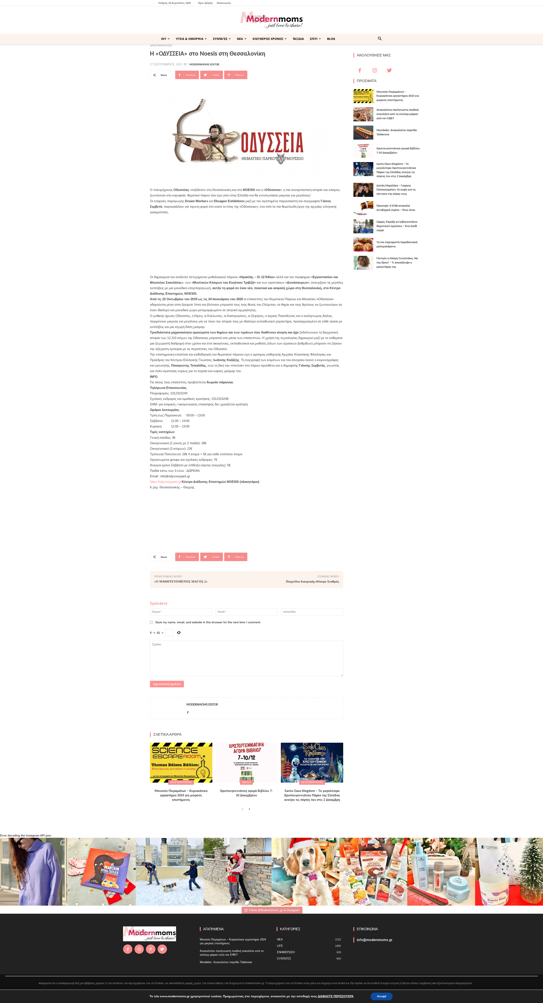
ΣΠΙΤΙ (314, 39)
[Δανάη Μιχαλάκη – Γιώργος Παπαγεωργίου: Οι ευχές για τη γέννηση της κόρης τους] (363, 190)
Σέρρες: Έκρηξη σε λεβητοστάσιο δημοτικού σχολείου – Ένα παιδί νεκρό (396, 226)
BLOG (331, 39)
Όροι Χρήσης (205, 2)
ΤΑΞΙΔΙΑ (298, 39)
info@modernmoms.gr (374, 940)
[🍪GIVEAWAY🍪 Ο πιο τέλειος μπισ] (373, 872)
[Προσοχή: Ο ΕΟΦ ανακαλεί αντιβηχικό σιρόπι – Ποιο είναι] (363, 208)
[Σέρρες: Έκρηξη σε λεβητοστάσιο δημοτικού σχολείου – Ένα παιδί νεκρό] (363, 226)
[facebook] (187, 711)
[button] (380, 39)
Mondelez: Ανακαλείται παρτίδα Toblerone (226, 962)
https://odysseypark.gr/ (166, 481)
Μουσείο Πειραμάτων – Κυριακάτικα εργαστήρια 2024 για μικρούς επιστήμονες (181, 795)
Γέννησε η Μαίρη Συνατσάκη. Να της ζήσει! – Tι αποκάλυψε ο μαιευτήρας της (397, 262)
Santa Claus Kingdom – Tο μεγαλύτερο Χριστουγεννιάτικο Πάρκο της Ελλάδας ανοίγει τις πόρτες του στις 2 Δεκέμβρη (312, 795)
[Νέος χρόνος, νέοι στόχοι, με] (238, 872)
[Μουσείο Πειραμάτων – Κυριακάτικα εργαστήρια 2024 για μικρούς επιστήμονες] (181, 763)
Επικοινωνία (224, 2)
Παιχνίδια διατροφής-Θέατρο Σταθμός (312, 581)
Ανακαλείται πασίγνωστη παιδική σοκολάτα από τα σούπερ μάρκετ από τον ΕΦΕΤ (397, 114)
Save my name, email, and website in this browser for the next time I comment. (208, 622)
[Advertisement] (246, 244)
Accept (381, 996)
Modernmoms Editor (204, 64)
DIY (163, 39)
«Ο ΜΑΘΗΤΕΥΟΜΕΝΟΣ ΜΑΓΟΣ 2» (181, 581)
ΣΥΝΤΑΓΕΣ (220, 39)
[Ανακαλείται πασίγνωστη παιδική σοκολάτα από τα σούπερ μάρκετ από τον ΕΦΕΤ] (363, 114)
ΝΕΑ (240, 39)
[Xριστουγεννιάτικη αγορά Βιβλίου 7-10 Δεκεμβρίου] (247, 763)
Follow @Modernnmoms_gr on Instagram (274, 910)
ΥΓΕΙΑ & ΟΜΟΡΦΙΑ (189, 39)
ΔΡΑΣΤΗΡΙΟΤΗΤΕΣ (181, 782)
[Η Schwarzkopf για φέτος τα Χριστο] (441, 872)
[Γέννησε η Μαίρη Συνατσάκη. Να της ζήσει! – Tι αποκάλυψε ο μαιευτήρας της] (363, 263)
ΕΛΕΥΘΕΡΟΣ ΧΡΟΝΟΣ (268, 39)
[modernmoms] (271, 20)
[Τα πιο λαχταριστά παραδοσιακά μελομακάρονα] (363, 245)
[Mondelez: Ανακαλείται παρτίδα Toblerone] (363, 133)
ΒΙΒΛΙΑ (246, 782)
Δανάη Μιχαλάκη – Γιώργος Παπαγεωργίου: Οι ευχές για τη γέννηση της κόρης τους (396, 190)
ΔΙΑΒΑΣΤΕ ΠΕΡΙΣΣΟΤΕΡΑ (336, 996)
